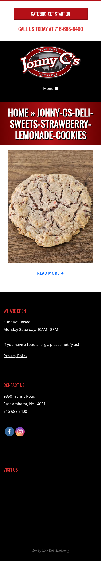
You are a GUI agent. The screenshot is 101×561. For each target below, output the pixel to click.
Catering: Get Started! (50, 14)
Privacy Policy (15, 355)
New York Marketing (55, 550)
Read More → (50, 273)
